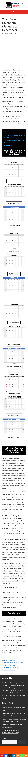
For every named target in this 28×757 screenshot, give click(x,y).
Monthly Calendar (9, 660)
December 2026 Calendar (14, 437)
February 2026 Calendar (14, 203)
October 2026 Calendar (14, 393)
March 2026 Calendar (14, 225)
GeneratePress (16, 751)
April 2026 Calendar (14, 252)
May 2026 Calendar (14, 274)
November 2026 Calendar (14, 415)
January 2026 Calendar (14, 181)
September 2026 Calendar (14, 367)
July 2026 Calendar (14, 322)
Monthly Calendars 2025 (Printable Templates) (14, 136)
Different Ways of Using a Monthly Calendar (14, 141)
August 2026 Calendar (14, 344)
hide (9, 132)
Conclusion (8, 145)
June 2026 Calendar (14, 296)
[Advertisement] (14, 52)
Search (4, 738)
